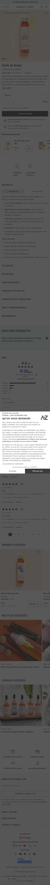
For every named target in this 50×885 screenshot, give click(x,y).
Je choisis (12, 471)
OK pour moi (38, 471)
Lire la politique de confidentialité (12, 464)
